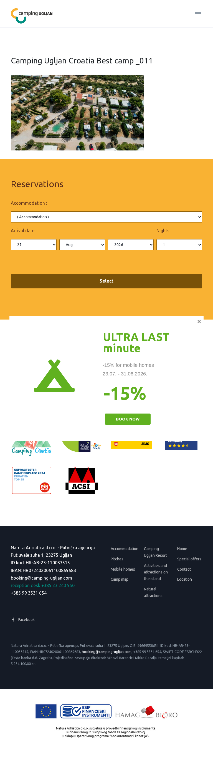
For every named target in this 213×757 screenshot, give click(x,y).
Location (184, 579)
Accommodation (123, 548)
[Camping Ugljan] (31, 14)
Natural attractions (153, 592)
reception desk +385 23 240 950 (43, 585)
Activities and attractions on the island (156, 572)
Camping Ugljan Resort (155, 552)
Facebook (26, 619)
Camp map (119, 579)
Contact (184, 569)
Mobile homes (123, 569)
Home (182, 548)
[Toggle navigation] (196, 13)
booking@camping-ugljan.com (41, 577)
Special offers (189, 559)
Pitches (117, 559)
